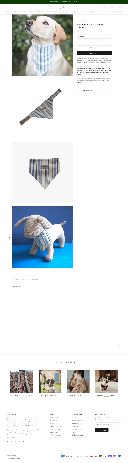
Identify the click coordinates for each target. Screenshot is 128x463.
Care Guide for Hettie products (25, 279)
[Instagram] (15, 442)
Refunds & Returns (77, 429)
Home (8, 12)
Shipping (74, 432)
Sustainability (116, 12)
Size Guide (16, 287)
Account (104, 7)
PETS (24, 12)
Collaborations (88, 12)
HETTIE (16, 12)
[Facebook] (7, 442)
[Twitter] (11, 442)
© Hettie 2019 (11, 455)
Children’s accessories (56, 426)
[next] (123, 383)
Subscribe (102, 430)
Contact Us (75, 418)
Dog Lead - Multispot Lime (21, 395)
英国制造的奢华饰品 (77, 435)
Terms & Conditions (77, 421)
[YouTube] (23, 442)
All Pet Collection (54, 418)
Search (112, 7)
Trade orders (75, 423)
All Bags (52, 423)
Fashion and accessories (57, 12)
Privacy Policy (75, 426)
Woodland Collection (55, 435)
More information (85, 90)
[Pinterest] (19, 442)
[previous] (5, 383)
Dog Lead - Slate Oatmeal (78, 395)
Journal (74, 12)
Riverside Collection (55, 438)
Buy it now (94, 53)
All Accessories (54, 421)
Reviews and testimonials (79, 438)
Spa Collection (54, 432)
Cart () (120, 7)
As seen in (103, 12)
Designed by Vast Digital (13, 458)
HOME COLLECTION (37, 12)
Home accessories (55, 429)
